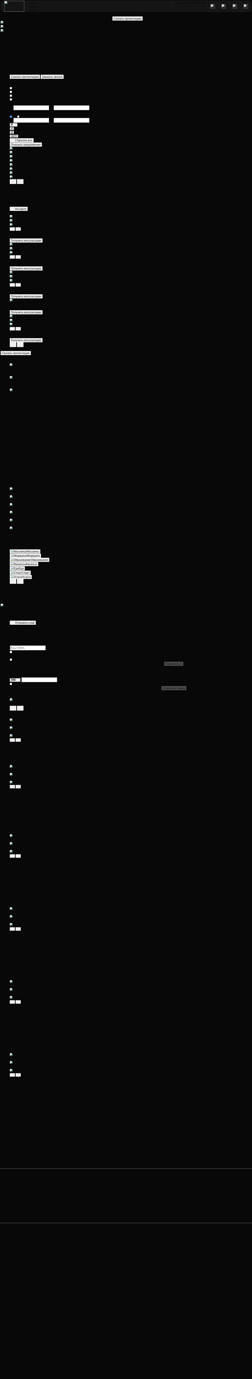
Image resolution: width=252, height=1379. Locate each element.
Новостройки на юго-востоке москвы (33, 1114)
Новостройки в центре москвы (29, 1138)
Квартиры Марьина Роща (26, 1167)
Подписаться (173, 664)
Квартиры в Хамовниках (25, 1146)
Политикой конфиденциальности (140, 656)
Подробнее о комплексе (25, 755)
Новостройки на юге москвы (28, 1130)
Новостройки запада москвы (28, 1110)
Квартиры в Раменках (24, 1154)
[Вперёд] (18, 229)
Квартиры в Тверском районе (28, 1150)
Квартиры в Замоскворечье (27, 1163)
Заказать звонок (52, 77)
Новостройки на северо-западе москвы (35, 1134)
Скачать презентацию (25, 77)
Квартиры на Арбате (23, 1158)
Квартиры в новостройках (26, 1102)
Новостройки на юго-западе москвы (33, 1126)
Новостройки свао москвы (27, 1122)
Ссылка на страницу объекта (28, 716)
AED (14, 136)
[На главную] (14, 6)
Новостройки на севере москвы (30, 1118)
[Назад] (12, 229)
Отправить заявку (174, 688)
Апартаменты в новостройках (29, 1098)
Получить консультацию (26, 240)
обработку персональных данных (55, 656)
